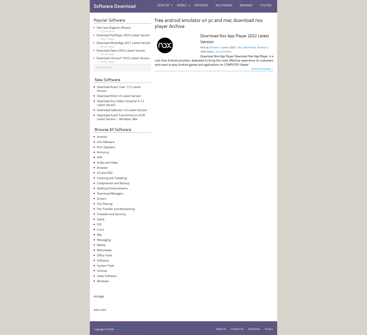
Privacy (269, 329)
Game (100, 219)
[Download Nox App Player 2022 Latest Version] (176, 46)
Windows (262, 47)
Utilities (102, 271)
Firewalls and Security (111, 214)
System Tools (105, 265)
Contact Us (237, 329)
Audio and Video (107, 162)
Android (102, 137)
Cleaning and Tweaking (112, 178)
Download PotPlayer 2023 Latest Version (123, 37)
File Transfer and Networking (116, 209)
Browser (102, 168)
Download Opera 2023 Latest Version (121, 52)
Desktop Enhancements (112, 188)
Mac (240, 47)
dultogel (99, 296)
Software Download (115, 6)
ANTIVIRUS (201, 5)
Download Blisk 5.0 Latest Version (119, 96)
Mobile (101, 245)
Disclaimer (254, 329)
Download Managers (110, 193)
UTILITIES (266, 5)
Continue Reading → (262, 68)
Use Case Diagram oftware (114, 29)
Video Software (107, 276)
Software (214, 47)
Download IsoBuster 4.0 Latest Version (122, 110)
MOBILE (182, 5)
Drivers (101, 198)
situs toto (100, 310)
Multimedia (250, 47)
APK (99, 157)
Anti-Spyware (106, 147)
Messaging (104, 240)
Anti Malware (105, 142)
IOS (99, 224)
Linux (100, 229)
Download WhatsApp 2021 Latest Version (124, 44)
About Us (221, 329)
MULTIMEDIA (224, 5)
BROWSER (246, 5)
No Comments (223, 51)
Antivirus (103, 152)
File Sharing (104, 204)
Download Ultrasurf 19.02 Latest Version (123, 60)
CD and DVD (104, 173)
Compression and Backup (113, 183)
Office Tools (104, 255)
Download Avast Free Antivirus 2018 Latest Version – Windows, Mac (121, 117)
